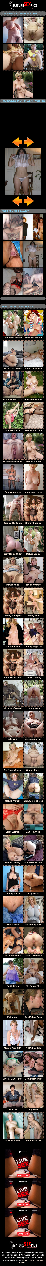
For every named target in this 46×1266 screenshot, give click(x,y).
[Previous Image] (17, 147)
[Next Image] (28, 147)
